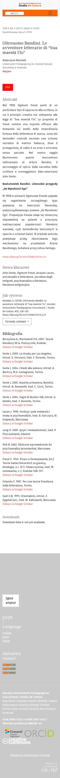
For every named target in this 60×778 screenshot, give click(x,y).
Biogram (6, 71)
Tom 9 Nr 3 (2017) (12, 28)
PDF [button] (7, 87)
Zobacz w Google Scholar (17, 347)
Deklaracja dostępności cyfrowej (30, 755)
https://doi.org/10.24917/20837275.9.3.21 (24, 256)
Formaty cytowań (16, 321)
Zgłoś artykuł (11, 601)
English (7, 633)
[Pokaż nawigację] (50, 13)
